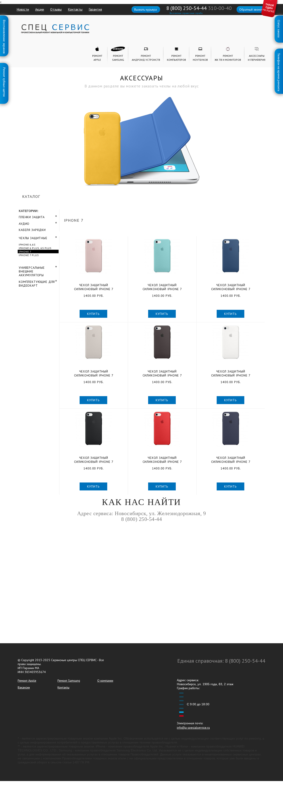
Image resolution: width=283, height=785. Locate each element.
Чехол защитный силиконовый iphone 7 (93, 287)
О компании (105, 681)
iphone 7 (25, 251)
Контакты (75, 9)
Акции (39, 9)
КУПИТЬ (93, 314)
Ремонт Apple (27, 681)
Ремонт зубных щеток (4, 68)
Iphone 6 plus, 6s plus (35, 248)
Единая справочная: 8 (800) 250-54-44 (221, 660)
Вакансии (24, 687)
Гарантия (95, 9)
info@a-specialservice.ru (193, 728)
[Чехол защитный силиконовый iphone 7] (93, 256)
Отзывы (56, 9)
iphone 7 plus (29, 255)
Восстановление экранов (4, 21)
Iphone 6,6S (27, 244)
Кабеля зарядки (32, 230)
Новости (23, 9)
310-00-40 (220, 8)
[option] (141, 127)
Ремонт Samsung (68, 681)
